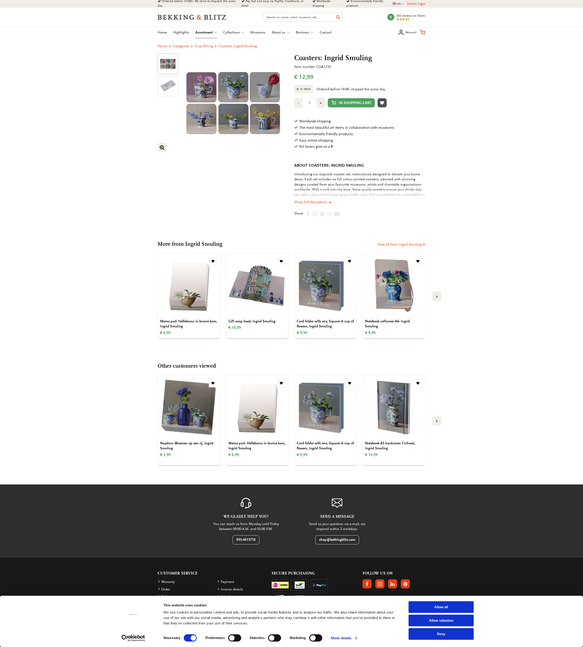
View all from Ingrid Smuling (400, 244)
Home (162, 32)
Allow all (441, 607)
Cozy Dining (204, 46)
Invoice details (232, 589)
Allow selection (441, 620)
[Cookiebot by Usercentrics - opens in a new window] (133, 638)
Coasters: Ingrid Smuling (238, 46)
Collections (232, 32)
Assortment (206, 32)
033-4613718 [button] (246, 540)
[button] (422, 32)
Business (303, 32)
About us (279, 32)
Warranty (168, 582)
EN (398, 4)
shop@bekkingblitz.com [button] (337, 540)
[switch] (234, 638)
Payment (227, 582)
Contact (326, 32)
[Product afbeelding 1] (168, 64)
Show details (341, 638)
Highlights (181, 32)
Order (165, 589)
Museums (257, 32)
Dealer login (416, 4)
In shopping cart (355, 103)
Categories (181, 46)
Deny (441, 634)
